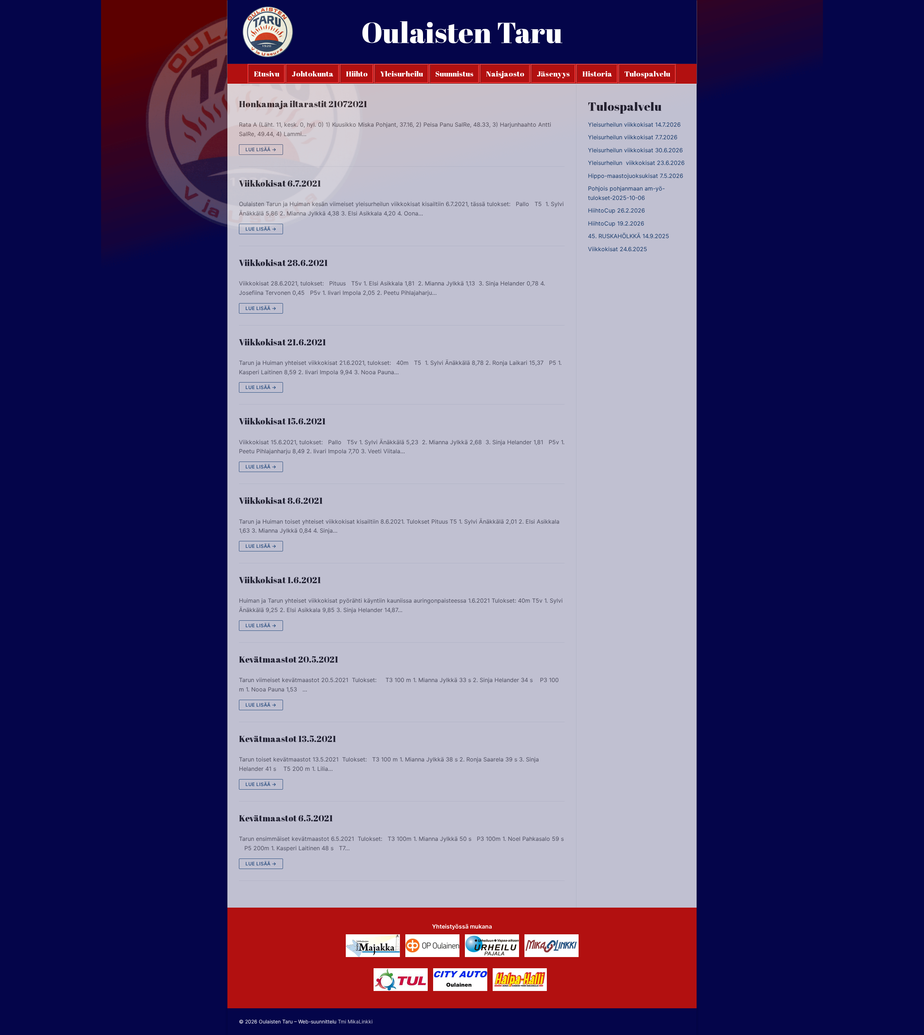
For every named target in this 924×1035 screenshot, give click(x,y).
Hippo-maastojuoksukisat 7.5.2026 (635, 175)
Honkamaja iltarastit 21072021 (303, 104)
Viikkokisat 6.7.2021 (280, 183)
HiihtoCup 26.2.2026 (616, 210)
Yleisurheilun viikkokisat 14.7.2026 (634, 124)
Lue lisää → (260, 149)
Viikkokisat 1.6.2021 (280, 580)
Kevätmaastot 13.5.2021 (287, 739)
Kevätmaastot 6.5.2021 (286, 818)
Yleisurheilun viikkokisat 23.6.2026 (636, 162)
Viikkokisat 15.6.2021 (282, 421)
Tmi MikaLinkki (355, 1021)
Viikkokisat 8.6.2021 (281, 500)
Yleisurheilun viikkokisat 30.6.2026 (635, 150)
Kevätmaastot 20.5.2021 (288, 659)
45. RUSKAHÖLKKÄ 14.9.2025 (628, 236)
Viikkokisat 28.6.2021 (283, 263)
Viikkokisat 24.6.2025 (617, 249)
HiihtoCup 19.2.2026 (616, 223)
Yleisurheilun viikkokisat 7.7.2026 (632, 137)
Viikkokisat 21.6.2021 (282, 342)
